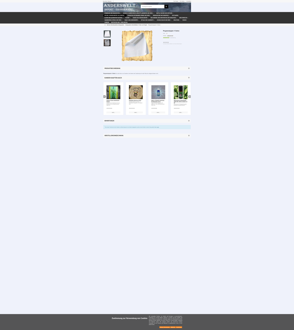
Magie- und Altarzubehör (131, 20)
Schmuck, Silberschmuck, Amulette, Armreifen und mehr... (138, 13)
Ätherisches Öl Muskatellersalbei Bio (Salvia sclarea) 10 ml (180, 101)
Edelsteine (176, 20)
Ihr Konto (182, 1)
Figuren (127, 17)
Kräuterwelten (183, 17)
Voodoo (184, 20)
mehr (158, 127)
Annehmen (179, 327)
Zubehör (107, 22)
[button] (147, 78)
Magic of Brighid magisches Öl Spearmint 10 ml (157, 101)
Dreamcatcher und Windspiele (161, 15)
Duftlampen (175, 15)
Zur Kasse (176, 1)
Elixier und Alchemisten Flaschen (113, 17)
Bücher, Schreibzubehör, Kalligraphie (114, 15)
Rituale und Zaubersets (147, 20)
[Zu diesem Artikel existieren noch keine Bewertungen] (109, 108)
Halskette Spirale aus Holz (135, 100)
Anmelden (188, 1)
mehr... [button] (113, 112)
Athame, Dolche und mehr (164, 20)
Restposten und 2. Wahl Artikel (119, 22)
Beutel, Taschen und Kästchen (164, 13)
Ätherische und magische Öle (112, 13)
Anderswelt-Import (170, 35)
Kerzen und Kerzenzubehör (140, 17)
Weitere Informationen (165, 327)
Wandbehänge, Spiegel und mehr (113, 20)
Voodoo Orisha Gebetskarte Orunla (112, 101)
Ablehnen (173, 327)
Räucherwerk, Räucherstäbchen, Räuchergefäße (163, 17)
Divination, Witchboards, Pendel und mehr (139, 15)
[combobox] (108, 1)
